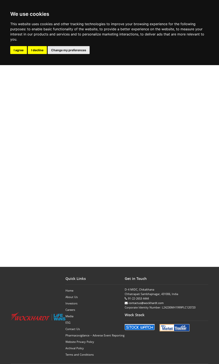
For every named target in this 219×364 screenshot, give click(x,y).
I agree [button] (19, 50)
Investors (71, 304)
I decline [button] (37, 50)
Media (69, 316)
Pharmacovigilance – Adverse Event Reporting (94, 336)
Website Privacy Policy (79, 342)
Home (69, 291)
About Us (71, 297)
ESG (68, 323)
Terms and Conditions (79, 355)
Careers (70, 310)
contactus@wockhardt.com (146, 303)
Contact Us (72, 329)
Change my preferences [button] (68, 50)
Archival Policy (74, 348)
